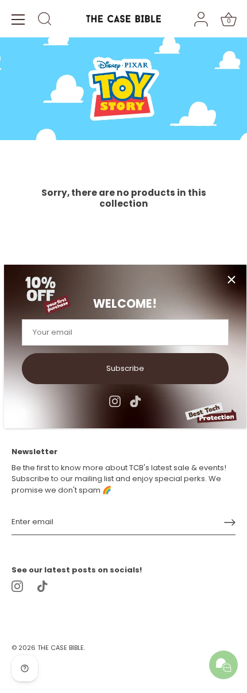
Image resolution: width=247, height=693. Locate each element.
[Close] (231, 279)
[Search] (44, 20)
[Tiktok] (135, 400)
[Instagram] (115, 400)
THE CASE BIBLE (60, 647)
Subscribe (125, 368)
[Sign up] (230, 522)
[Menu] (18, 19)
